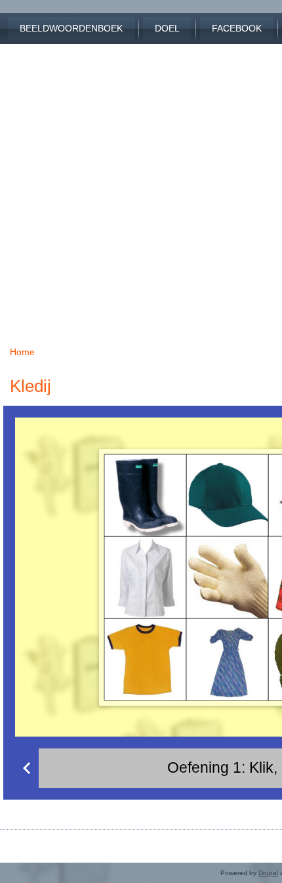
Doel (167, 28)
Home (22, 352)
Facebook (237, 28)
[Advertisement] (141, 185)
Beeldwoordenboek (71, 28)
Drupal (268, 872)
